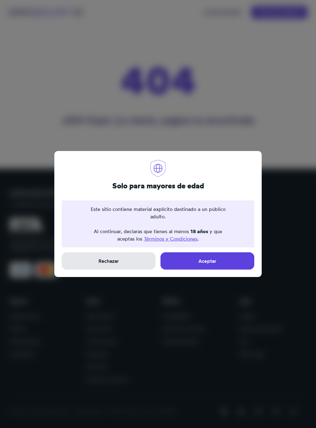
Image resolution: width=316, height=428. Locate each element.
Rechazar (108, 261)
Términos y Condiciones (171, 239)
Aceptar (207, 261)
